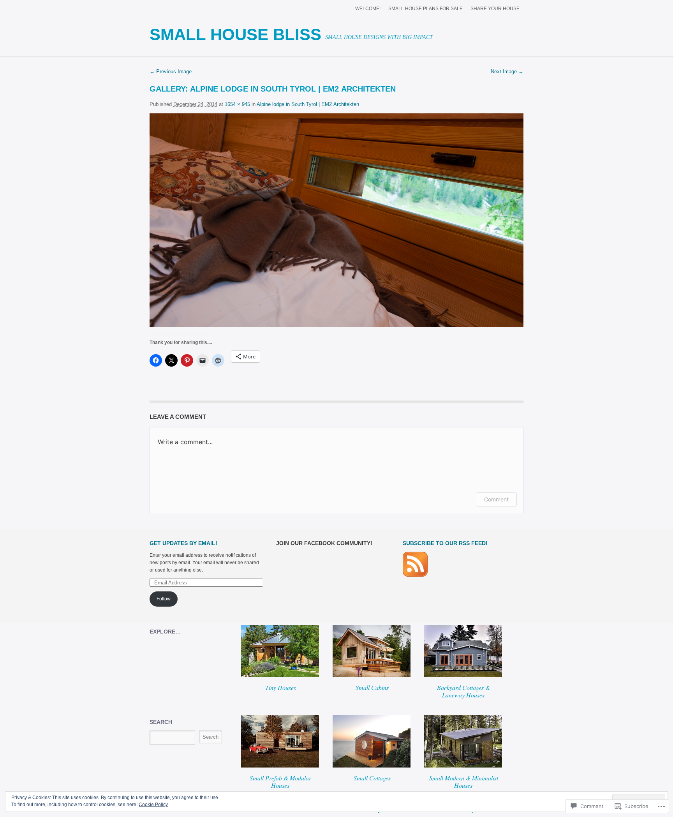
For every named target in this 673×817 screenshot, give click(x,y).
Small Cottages (372, 778)
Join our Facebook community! (324, 543)
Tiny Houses (280, 687)
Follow (164, 599)
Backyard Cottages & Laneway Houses (463, 691)
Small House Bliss (235, 34)
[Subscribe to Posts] (415, 575)
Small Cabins (372, 687)
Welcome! (368, 8)
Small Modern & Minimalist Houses (463, 781)
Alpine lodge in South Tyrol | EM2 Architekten (293, 89)
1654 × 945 (237, 104)
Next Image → (507, 71)
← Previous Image (171, 71)
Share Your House (495, 8)
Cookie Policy (153, 804)
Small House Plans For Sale (425, 8)
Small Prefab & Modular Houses (280, 781)
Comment (496, 499)
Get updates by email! (183, 543)
